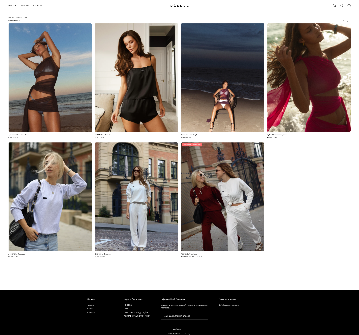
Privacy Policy (189, 179)
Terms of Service (202, 179)
